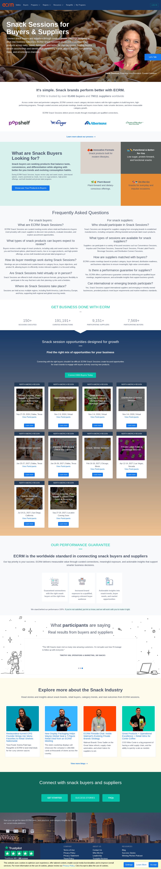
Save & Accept (125, 102)
